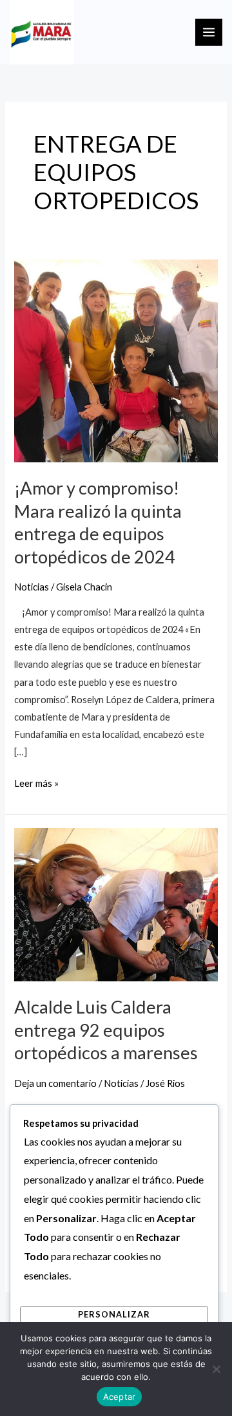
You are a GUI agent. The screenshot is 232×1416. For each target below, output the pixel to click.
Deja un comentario (55, 1083)
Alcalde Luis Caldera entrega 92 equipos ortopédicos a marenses (106, 1029)
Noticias (31, 586)
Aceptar (119, 1397)
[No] (215, 1369)
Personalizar (114, 1314)
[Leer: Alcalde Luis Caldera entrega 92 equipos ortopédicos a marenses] (115, 903)
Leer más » (36, 782)
